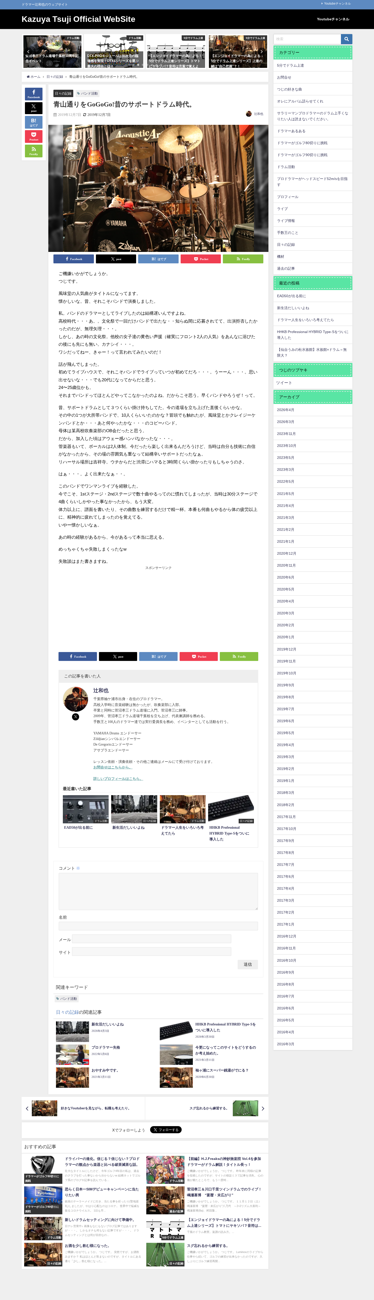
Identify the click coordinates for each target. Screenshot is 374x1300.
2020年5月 (285, 589)
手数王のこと (287, 232)
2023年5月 (285, 457)
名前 (63, 917)
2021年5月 (285, 493)
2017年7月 (285, 864)
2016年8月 (285, 984)
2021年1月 (285, 541)
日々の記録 (63, 93)
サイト (65, 952)
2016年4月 (285, 1032)
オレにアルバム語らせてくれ (300, 101)
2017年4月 (285, 888)
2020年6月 (285, 577)
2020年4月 (285, 601)
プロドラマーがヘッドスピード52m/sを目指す (312, 181)
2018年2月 (285, 805)
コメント (69, 868)
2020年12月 (286, 553)
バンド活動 (89, 93)
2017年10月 (286, 828)
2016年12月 (286, 936)
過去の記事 (286, 268)
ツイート (284, 383)
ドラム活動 (286, 167)
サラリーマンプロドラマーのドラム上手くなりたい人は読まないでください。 (312, 116)
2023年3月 (285, 469)
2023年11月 (286, 433)
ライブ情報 (286, 220)
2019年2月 (285, 768)
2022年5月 (285, 481)
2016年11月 (286, 948)
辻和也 (258, 114)
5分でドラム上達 (290, 65)
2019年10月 (286, 673)
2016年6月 (285, 1008)
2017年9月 (285, 840)
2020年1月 (285, 637)
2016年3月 (285, 1044)
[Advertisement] (108, 608)
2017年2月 (285, 912)
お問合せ (284, 77)
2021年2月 (285, 529)
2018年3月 (285, 792)
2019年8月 (285, 697)
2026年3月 (285, 422)
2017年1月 (285, 924)
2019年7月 (285, 709)
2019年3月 (285, 757)
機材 (280, 256)
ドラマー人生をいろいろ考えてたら (305, 320)
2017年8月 (285, 852)
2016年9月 (285, 972)
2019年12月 (286, 649)
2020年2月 (285, 625)
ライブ (282, 208)
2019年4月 (285, 745)
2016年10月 (286, 960)
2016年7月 (285, 996)
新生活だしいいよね (293, 308)
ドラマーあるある (291, 131)
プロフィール (287, 197)
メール (65, 940)
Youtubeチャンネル (337, 3)
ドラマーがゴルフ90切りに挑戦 (302, 155)
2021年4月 (285, 505)
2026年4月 (285, 410)
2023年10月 (286, 445)
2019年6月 (285, 721)
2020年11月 (286, 565)
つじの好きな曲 (289, 89)
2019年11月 (286, 661)
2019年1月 (285, 780)
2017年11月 (286, 817)
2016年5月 (285, 1020)
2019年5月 (285, 733)
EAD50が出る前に (291, 296)
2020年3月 (285, 613)
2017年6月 (285, 876)
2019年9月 (285, 685)
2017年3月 (285, 900)
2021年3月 (285, 517)
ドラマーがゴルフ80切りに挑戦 (302, 143)
